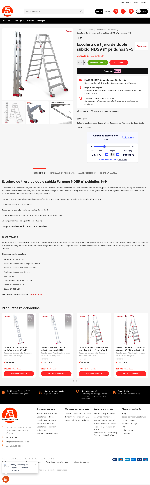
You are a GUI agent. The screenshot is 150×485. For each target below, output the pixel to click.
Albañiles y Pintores (103, 417)
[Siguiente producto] (84, 38)
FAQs (124, 427)
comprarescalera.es (54, 456)
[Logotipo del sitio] (7, 11)
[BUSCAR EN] (81, 11)
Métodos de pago (129, 423)
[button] (5, 113)
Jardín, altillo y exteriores (77, 420)
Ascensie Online (49, 459)
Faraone (87, 127)
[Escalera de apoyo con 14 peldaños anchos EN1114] (19, 329)
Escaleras (88, 30)
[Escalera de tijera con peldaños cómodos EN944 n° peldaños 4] (94, 329)
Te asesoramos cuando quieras (99, 98)
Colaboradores (128, 430)
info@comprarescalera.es (17, 442)
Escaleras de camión (46, 427)
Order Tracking (129, 420)
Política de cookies (80, 462)
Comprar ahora (119, 62)
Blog (124, 413)
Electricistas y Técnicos (104, 413)
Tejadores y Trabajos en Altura (104, 428)
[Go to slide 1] (73, 381)
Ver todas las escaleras (47, 433)
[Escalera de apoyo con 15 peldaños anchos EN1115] (56, 329)
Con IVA (99, 11)
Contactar (126, 433)
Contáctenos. (36, 294)
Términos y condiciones (57, 462)
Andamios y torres (45, 423)
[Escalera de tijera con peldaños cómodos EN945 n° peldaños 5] (131, 329)
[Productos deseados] (116, 11)
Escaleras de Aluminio (106, 30)
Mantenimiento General (104, 420)
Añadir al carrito (98, 62)
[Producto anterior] (78, 38)
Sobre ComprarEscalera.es (134, 417)
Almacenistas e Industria (105, 423)
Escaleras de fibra (45, 417)
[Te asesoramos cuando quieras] (80, 98)
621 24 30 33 (11, 437)
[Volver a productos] (81, 38)
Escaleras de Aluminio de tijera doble (127, 123)
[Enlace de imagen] (18, 415)
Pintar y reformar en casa (77, 417)
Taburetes (41, 430)
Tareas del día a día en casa (78, 413)
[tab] (39, 171)
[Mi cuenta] (131, 11)
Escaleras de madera (46, 420)
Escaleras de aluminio (47, 413)
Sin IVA (107, 11)
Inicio (79, 30)
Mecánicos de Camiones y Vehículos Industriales (105, 433)
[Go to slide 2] (76, 381)
